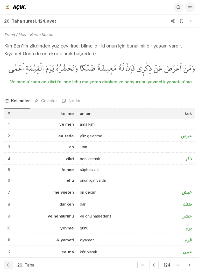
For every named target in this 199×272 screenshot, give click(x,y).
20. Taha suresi (20, 21)
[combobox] (18, 265)
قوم (188, 239)
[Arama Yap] (178, 7)
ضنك (187, 204)
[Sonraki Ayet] (189, 265)
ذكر (188, 158)
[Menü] (190, 7)
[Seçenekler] (190, 21)
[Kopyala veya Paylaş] (172, 21)
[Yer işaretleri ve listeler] (181, 21)
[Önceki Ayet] (154, 265)
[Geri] (8, 265)
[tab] (17, 100)
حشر (187, 216)
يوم (189, 227)
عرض (186, 135)
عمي (187, 251)
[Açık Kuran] (15, 7)
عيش (187, 192)
